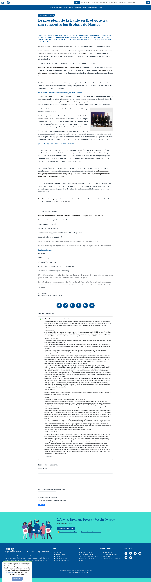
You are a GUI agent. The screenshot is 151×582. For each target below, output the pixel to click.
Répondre (49, 456)
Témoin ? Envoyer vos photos (88, 556)
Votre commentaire (44, 476)
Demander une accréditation (88, 558)
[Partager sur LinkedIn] (72, 305)
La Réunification (68, 7)
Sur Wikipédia (107, 556)
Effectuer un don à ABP (66, 528)
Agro (84, 7)
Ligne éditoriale (60, 554)
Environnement (92, 7)
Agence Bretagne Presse (72, 570)
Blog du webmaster (62, 558)
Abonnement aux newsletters (112, 558)
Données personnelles (110, 554)
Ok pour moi (17, 578)
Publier (77, 2)
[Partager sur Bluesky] (85, 305)
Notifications (103, 2)
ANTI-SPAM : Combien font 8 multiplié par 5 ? (52, 490)
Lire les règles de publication (48, 497)
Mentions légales (108, 552)
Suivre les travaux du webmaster (91, 532)
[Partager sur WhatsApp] (78, 305)
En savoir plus (10, 572)
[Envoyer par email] (92, 305)
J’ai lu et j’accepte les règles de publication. (53, 501)
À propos (58, 552)
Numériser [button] (84, 2)
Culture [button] (51, 7)
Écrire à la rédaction (85, 552)
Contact (58, 556)
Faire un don (122, 2)
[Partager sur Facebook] (59, 305)
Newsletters (113, 2)
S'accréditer (94, 2)
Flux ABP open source (62, 560)
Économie (78, 7)
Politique (59, 7)
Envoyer (42, 504)
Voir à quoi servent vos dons (68, 532)
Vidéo (100, 7)
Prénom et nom (42, 468)
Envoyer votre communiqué (87, 554)
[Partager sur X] (65, 305)
